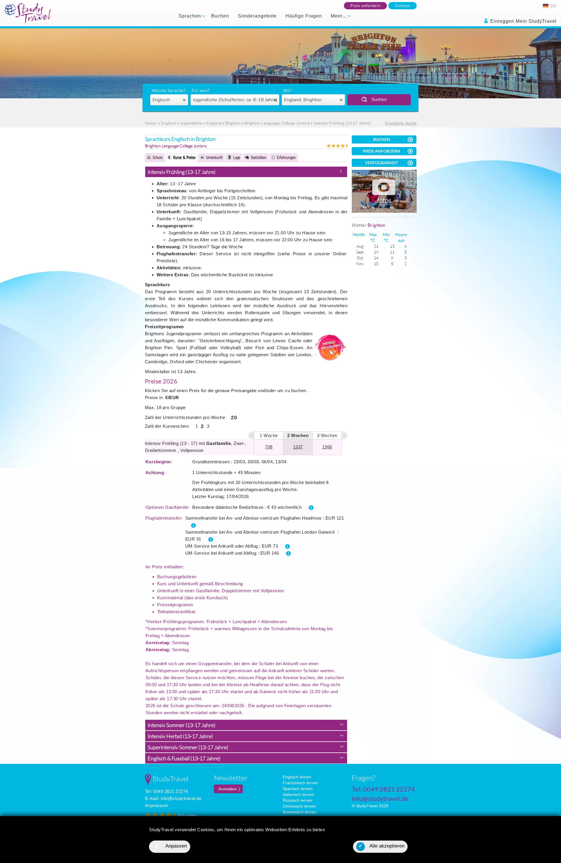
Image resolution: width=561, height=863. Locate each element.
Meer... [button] (339, 15)
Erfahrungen (286, 157)
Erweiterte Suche (401, 123)
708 (269, 446)
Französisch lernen (300, 782)
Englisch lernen (297, 777)
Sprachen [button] (190, 15)
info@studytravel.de (181, 798)
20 (234, 417)
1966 (327, 446)
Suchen (379, 99)
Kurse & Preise (184, 157)
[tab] (246, 171)
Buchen (220, 15)
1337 (298, 446)
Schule (158, 157)
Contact (402, 5)
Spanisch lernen (298, 788)
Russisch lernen (297, 800)
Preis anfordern (365, 5)
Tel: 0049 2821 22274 (166, 791)
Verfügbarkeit (381, 162)
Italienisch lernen (298, 794)
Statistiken (258, 157)
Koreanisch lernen (299, 812)
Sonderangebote (257, 15)
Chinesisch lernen (299, 806)
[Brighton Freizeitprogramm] (329, 347)
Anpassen (171, 846)
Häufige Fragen (303, 15)
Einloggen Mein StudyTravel (523, 21)
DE (553, 6)
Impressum (156, 805)
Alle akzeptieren (381, 846)
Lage (236, 157)
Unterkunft (214, 157)
